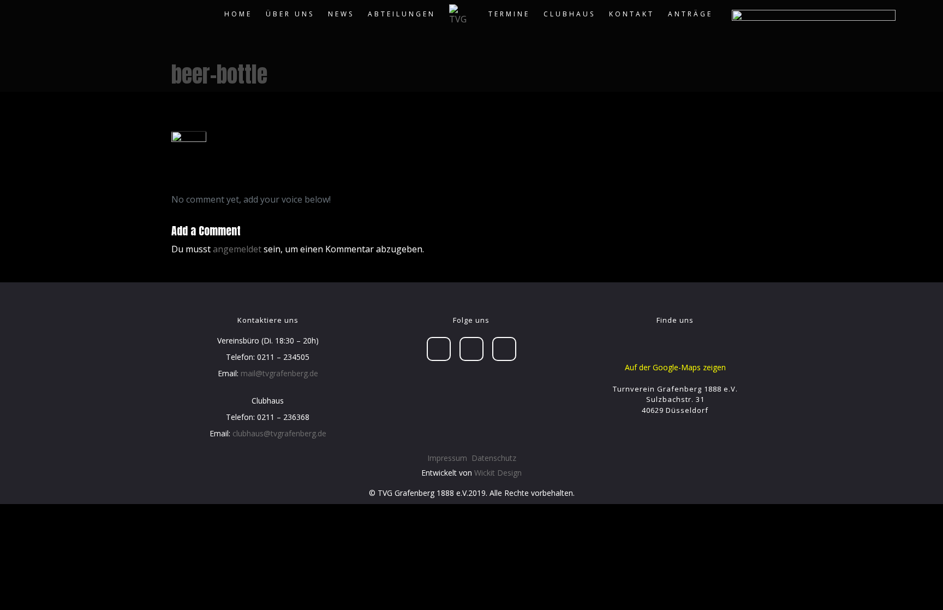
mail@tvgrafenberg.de (279, 373)
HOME (238, 14)
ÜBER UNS (290, 14)
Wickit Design (498, 472)
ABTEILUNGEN (401, 14)
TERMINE (509, 14)
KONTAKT (631, 14)
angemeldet (237, 249)
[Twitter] (471, 349)
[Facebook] (439, 349)
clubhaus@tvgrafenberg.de (279, 433)
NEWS (341, 14)
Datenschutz (494, 458)
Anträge (690, 14)
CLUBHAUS (569, 14)
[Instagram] (504, 349)
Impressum (447, 458)
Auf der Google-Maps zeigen (675, 367)
